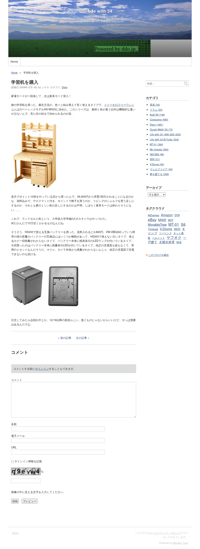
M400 (162, 219)
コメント (16, 380)
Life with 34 (100, 11)
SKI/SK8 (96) (157, 154)
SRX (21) (155, 159)
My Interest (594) (159, 149)
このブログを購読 (158, 255)
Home (14, 61)
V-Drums (166, 228)
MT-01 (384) (156, 144)
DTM (176, 215)
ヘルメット (158, 238)
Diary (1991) (156, 124)
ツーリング (165, 233)
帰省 (178, 242)
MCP (170, 220)
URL (14, 447)
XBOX (177, 229)
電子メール (18, 436)
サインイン (42, 369)
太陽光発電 (167, 241)
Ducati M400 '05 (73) (161, 129)
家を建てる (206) (159, 174)
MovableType (157, 224)
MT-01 (173, 224)
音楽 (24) (155, 104)
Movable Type (180, 543)
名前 (14, 424)
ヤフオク (174, 237)
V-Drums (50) (157, 164)
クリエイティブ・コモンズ (165, 533)
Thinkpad (153, 229)
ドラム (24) (156, 110)
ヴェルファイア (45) (161, 169)
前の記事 (65, 338)
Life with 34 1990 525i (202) (165, 134)
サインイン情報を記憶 (28, 461)
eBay (152, 219)
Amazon (167, 214)
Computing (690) (159, 119)
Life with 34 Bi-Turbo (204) (164, 139)
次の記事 (81, 338)
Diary (64, 87)
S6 (183, 224)
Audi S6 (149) (157, 114)
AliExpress (153, 215)
